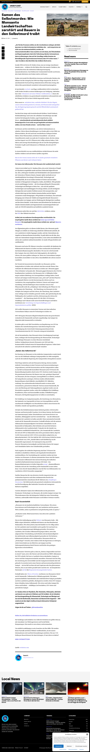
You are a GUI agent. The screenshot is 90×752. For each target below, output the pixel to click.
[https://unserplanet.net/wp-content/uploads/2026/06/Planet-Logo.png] (12, 6)
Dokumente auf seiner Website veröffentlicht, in (37, 94)
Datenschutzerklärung (72, 749)
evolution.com (24, 647)
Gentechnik (4, 10)
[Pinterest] (3, 54)
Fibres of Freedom (33, 574)
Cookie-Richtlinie (62, 749)
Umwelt (32, 10)
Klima (65, 76)
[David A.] (18, 657)
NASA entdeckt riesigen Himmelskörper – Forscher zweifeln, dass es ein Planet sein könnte (76, 64)
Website (38, 520)
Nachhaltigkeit (17, 10)
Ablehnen (69, 746)
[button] (87, 734)
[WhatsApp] (3, 57)
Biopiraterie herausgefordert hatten (40, 570)
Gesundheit (11, 10)
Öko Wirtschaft (25, 10)
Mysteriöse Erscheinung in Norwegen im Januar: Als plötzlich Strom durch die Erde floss (76, 72)
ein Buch (27, 89)
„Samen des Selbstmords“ (74, 48)
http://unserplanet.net (28, 657)
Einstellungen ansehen (81, 746)
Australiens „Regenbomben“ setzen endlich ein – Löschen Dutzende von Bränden (75, 80)
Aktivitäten (41, 211)
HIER (18, 213)
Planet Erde (66, 61)
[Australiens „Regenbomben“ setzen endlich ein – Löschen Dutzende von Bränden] (56, 688)
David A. (15, 38)
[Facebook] (3, 48)
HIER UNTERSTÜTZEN (22, 639)
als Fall (24, 570)
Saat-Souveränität (72, 50)
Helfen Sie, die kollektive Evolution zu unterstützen (31, 615)
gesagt (45, 464)
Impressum (81, 749)
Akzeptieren (59, 746)
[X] (3, 51)
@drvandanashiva (37, 607)
